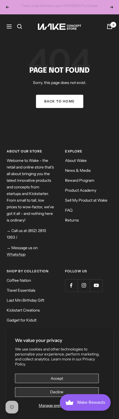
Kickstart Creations (23, 316)
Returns (72, 226)
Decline (56, 391)
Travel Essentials (21, 296)
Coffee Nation (19, 286)
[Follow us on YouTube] (96, 291)
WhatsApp (16, 260)
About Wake (76, 166)
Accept (57, 378)
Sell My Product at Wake (86, 206)
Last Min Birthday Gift (25, 306)
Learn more (76, 15)
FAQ (69, 216)
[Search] (19, 32)
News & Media (77, 176)
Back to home (59, 107)
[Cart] (109, 32)
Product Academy (80, 196)
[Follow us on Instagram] (83, 291)
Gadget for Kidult (22, 326)
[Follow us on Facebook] (71, 291)
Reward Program (79, 186)
